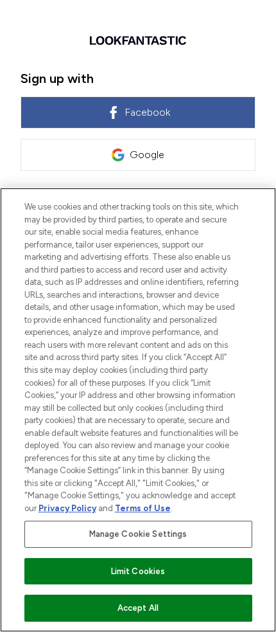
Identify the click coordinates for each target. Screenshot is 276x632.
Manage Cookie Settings (138, 534)
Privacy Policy (67, 508)
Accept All (138, 608)
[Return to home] (138, 40)
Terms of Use (143, 508)
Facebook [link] (147, 112)
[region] (138, 410)
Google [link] (147, 155)
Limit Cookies (138, 571)
